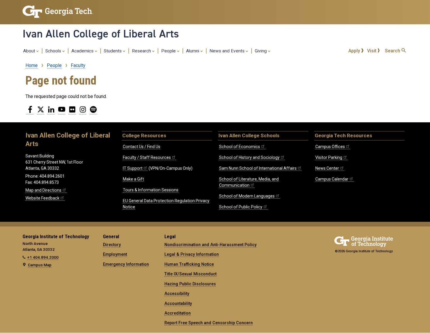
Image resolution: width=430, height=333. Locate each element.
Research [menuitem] (142, 51)
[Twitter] (40, 111)
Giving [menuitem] (261, 51)
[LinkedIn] (51, 111)
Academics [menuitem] (83, 51)
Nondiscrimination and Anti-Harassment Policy (210, 244)
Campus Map (39, 264)
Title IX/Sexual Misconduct (190, 274)
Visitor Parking (328, 157)
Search (393, 51)
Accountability (178, 303)
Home (31, 65)
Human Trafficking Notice (189, 264)
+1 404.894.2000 (43, 257)
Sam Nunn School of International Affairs (258, 168)
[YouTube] (61, 111)
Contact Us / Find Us (141, 146)
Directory (112, 244)
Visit (372, 51)
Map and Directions (43, 190)
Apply (354, 51)
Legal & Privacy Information (191, 254)
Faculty (78, 65)
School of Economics (239, 146)
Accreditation (177, 313)
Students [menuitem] (113, 51)
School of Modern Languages (247, 196)
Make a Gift (133, 179)
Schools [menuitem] (53, 51)
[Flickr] (72, 111)
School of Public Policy (240, 207)
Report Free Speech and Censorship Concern (208, 322)
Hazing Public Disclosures (190, 283)
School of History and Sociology (249, 157)
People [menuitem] (169, 51)
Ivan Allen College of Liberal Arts (101, 33)
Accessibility (176, 293)
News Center (327, 168)
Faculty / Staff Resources (147, 157)
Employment (115, 254)
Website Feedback (42, 198)
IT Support (132, 168)
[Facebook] (30, 111)
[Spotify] (93, 111)
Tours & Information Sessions (150, 190)
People (54, 65)
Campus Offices (330, 146)
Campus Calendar (331, 179)
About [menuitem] (29, 51)
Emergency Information (126, 264)
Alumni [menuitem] (193, 51)
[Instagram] (82, 111)
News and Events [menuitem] (227, 51)
